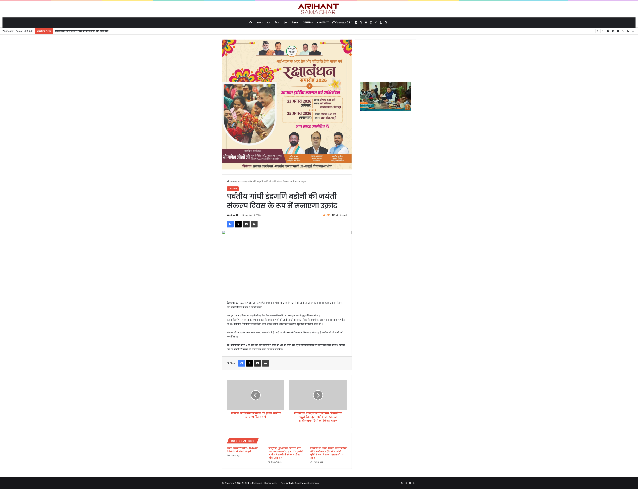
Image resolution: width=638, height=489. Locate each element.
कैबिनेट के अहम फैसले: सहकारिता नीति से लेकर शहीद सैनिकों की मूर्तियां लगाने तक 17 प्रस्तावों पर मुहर (328, 453)
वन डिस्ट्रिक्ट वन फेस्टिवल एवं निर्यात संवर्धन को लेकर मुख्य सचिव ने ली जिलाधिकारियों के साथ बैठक (92, 31)
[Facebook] (230, 224)
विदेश (277, 22)
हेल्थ (285, 22)
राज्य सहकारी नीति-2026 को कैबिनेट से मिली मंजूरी (242, 450)
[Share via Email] (246, 224)
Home (232, 181)
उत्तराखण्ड (242, 181)
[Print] (254, 224)
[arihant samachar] (319, 9)
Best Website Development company (300, 483)
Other (307, 22)
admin (232, 215)
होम (250, 22)
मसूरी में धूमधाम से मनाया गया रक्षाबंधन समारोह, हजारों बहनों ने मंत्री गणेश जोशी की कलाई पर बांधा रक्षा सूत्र (285, 453)
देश (268, 22)
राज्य (259, 22)
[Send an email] (237, 215)
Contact (323, 22)
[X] (238, 224)
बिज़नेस (295, 22)
